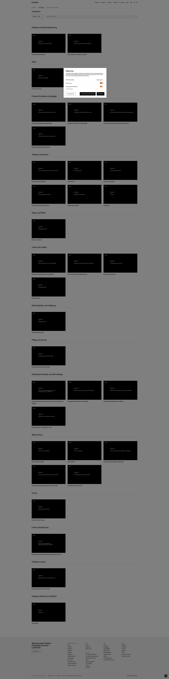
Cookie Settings (69, 88)
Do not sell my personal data (87, 93)
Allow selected (70, 93)
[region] (85, 83)
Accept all (100, 93)
